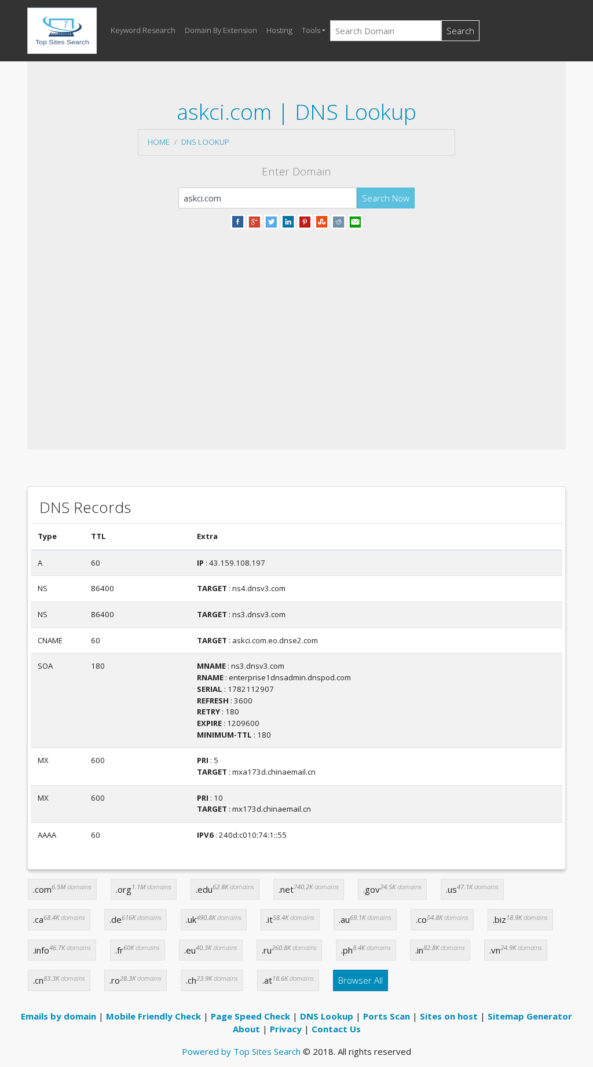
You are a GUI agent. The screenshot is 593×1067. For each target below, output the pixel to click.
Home (159, 142)
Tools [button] (311, 30)
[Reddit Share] (338, 220)
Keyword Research (143, 30)
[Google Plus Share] (254, 220)
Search (460, 30)
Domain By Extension (221, 30)
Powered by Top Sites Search (241, 1051)
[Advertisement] (296, 325)
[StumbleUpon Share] (321, 220)
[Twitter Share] (271, 220)
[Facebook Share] (237, 220)
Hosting (279, 30)
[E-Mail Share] (355, 220)
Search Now (385, 198)
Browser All (360, 980)
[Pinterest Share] (305, 220)
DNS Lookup (205, 142)
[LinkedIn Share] (288, 220)
